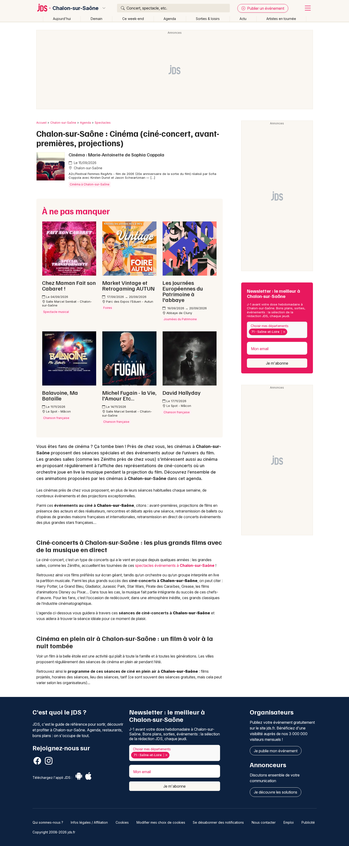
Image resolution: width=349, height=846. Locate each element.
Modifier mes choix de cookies (161, 822)
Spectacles (103, 122)
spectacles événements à (174, 565)
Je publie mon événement (275, 750)
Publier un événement (265, 8)
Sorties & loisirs (208, 19)
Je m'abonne (277, 363)
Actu (243, 19)
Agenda (170, 19)
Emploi (288, 822)
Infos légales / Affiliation (89, 822)
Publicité (308, 822)
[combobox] (277, 330)
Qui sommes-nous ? (48, 822)
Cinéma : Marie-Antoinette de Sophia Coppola (116, 154)
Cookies (122, 822)
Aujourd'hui (62, 19)
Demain (96, 19)
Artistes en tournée (281, 19)
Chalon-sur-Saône (75, 8)
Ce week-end (133, 19)
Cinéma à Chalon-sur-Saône (89, 184)
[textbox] (289, 332)
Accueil (41, 122)
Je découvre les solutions (275, 792)
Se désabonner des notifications (218, 822)
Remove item (284, 332)
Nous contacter (264, 822)
